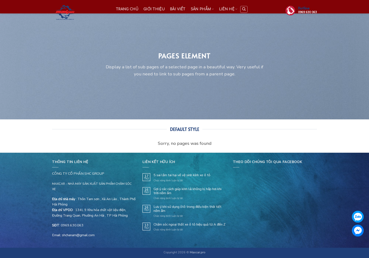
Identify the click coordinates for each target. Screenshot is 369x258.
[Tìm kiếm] (243, 9)
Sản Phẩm (201, 9)
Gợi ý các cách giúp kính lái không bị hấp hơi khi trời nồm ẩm (187, 191)
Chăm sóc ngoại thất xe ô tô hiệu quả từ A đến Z (190, 225)
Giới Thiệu (154, 9)
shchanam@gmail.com (78, 235)
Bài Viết (178, 9)
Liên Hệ (226, 9)
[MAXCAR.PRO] (79, 13)
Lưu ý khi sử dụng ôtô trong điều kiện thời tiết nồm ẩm (187, 209)
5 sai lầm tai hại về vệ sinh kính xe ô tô (182, 175)
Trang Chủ (127, 9)
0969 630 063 (307, 12)
